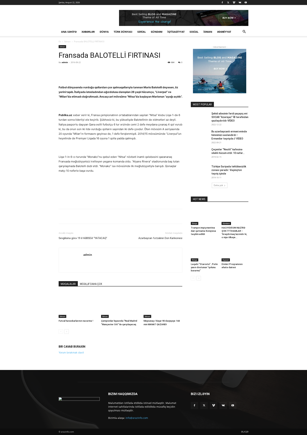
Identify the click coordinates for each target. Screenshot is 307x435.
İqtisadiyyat (176, 31)
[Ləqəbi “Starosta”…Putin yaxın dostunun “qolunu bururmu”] (204, 252)
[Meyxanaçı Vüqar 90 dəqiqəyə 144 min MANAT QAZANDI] (163, 381)
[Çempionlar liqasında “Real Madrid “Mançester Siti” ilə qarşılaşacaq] (120, 381)
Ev (60, 41)
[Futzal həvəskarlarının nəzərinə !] (78, 381)
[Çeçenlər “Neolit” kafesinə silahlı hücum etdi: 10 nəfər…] (200, 154)
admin (65, 62)
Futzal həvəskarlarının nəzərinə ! (76, 397)
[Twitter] (228, 2)
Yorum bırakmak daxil (71, 429)
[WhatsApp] (108, 70)
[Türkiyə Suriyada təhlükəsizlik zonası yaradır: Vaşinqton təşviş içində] (200, 171)
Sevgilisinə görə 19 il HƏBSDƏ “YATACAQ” (83, 315)
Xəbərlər (88, 31)
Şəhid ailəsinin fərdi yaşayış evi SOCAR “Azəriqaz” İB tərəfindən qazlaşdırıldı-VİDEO (229, 117)
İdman (207, 31)
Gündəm (156, 31)
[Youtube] (245, 2)
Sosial (194, 31)
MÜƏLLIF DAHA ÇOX (91, 360)
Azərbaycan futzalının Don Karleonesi (160, 315)
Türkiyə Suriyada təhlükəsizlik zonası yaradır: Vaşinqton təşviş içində (228, 170)
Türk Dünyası (123, 31)
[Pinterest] (100, 70)
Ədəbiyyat (224, 31)
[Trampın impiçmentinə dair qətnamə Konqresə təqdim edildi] (204, 215)
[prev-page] (61, 408)
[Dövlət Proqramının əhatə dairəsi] (235, 252)
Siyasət (226, 260)
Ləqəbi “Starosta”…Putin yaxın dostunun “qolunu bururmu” (204, 267)
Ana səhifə (69, 31)
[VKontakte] (240, 2)
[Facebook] (222, 2)
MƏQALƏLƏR (68, 360)
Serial (141, 31)
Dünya (104, 31)
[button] (244, 32)
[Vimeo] (234, 2)
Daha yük (218, 185)
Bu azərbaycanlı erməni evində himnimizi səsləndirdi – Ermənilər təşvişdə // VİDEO (229, 135)
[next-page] (66, 408)
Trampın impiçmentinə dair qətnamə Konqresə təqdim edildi (203, 230)
